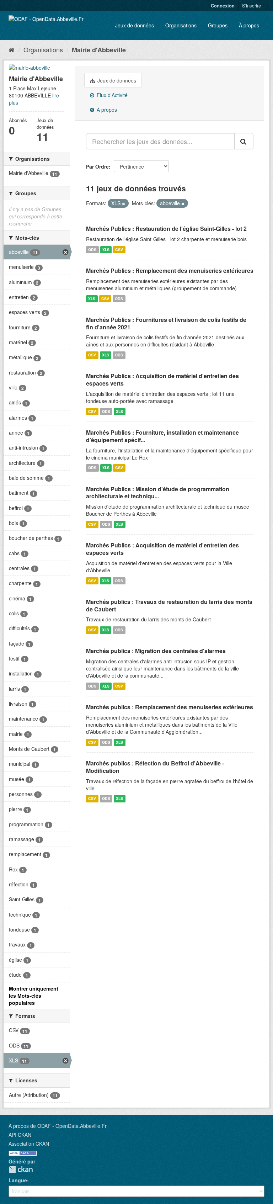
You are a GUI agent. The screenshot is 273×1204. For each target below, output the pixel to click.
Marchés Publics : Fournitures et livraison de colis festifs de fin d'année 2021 (166, 323)
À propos (249, 25)
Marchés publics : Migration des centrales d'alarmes (156, 651)
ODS (92, 249)
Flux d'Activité (111, 95)
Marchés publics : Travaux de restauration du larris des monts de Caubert (169, 605)
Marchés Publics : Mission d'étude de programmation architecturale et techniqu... (157, 492)
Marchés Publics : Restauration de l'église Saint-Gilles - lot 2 (166, 228)
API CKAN (20, 1134)
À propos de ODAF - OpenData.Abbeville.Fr (58, 1125)
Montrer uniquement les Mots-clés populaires (33, 995)
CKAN (21, 1169)
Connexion (223, 5)
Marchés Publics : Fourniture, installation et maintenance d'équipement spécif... (162, 436)
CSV (119, 249)
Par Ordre (97, 166)
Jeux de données (134, 25)
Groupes (218, 25)
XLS (105, 249)
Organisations (181, 25)
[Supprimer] (123, 203)
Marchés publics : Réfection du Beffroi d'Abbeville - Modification (155, 767)
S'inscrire (251, 5)
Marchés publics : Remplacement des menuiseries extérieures (169, 707)
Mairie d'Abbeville (99, 49)
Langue (18, 1180)
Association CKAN (29, 1143)
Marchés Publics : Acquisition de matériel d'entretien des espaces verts (162, 379)
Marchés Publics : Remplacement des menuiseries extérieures (169, 270)
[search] (243, 141)
